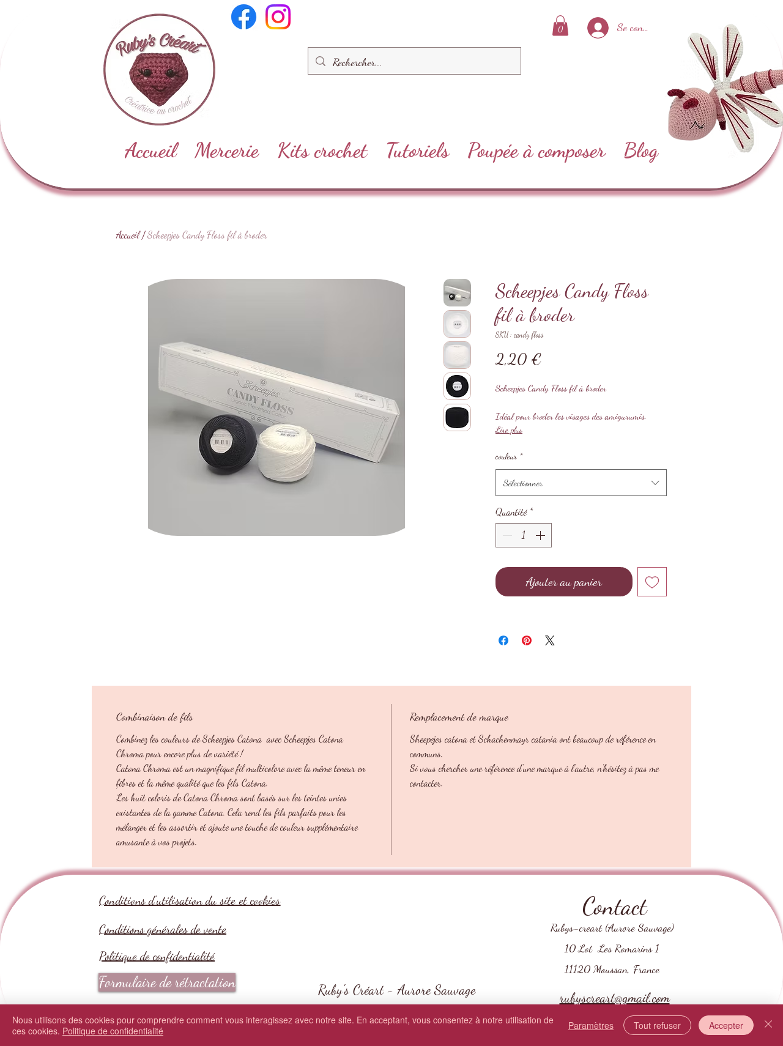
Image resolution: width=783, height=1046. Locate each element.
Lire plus (508, 430)
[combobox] (581, 482)
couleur (508, 456)
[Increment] (541, 535)
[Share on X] (550, 640)
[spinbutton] (523, 535)
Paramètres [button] (591, 1025)
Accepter (726, 1025)
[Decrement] (505, 535)
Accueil (127, 234)
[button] (560, 25)
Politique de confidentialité (157, 956)
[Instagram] (278, 17)
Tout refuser (657, 1025)
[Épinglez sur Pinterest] (526, 640)
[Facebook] (244, 17)
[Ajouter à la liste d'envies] (652, 581)
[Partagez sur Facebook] (503, 640)
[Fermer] (768, 1025)
